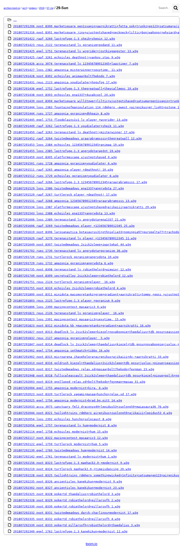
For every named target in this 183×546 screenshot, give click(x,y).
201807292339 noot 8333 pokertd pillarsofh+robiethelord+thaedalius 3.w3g (76, 525)
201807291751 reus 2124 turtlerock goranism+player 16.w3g (64, 282)
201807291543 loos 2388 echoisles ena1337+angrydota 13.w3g (64, 213)
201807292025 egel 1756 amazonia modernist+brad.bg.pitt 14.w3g (67, 400)
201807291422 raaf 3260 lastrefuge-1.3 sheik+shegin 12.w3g (64, 38)
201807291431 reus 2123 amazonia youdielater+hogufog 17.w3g (65, 82)
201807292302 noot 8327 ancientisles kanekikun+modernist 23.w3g (68, 487)
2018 (41, 8)
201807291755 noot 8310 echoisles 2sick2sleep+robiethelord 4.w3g (69, 288)
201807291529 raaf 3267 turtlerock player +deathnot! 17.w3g (65, 194)
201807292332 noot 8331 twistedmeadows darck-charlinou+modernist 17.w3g (75, 512)
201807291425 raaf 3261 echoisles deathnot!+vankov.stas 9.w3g (66, 57)
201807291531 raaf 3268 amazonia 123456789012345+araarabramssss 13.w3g (74, 200)
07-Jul (50, 8)
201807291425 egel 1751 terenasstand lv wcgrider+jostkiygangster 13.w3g (75, 51)
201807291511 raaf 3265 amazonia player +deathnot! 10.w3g (63, 169)
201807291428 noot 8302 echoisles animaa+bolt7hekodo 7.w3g (64, 76)
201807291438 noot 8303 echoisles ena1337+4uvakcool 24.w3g (64, 94)
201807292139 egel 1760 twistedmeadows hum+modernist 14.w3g (65, 450)
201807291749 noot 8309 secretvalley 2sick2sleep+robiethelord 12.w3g (73, 275)
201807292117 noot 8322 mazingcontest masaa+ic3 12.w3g (60, 438)
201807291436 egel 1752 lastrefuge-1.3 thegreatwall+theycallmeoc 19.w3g (75, 88)
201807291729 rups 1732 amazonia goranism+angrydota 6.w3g (63, 263)
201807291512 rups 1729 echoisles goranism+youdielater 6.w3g (66, 176)
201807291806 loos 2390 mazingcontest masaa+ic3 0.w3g (59, 307)
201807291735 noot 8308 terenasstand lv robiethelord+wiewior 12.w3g (72, 269)
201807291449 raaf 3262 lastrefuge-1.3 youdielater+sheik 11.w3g (68, 126)
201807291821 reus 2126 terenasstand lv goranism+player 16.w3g (68, 313)
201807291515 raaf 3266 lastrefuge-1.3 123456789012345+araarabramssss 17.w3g (80, 182)
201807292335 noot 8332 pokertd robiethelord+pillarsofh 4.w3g (66, 519)
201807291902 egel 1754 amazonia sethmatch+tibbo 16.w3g (61, 350)
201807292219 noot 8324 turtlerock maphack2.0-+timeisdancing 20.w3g (72, 469)
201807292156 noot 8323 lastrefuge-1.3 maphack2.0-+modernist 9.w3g (71, 462)
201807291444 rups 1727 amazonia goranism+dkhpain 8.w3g (61, 113)
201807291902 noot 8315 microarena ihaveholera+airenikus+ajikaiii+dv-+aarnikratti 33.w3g (90, 356)
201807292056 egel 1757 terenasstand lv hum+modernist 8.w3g (65, 425)
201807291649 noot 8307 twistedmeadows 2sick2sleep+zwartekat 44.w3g (72, 244)
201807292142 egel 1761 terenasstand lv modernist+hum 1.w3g (65, 456)
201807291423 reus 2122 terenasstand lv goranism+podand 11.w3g (67, 45)
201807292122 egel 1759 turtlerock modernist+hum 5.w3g (60, 444)
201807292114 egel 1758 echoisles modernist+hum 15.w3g (60, 431)
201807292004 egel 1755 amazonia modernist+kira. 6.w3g (60, 388)
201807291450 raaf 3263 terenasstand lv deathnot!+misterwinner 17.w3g (74, 132)
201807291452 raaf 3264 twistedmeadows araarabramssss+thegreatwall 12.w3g (77, 138)
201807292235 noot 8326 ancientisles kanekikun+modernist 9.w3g (67, 481)
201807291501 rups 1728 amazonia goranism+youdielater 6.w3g (65, 163)
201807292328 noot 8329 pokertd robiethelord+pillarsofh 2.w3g (66, 500)
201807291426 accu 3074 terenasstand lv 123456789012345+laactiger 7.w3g (75, 63)
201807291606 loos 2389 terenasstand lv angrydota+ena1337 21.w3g (69, 219)
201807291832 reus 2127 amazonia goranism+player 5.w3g (61, 338)
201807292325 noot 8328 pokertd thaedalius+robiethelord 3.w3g (66, 494)
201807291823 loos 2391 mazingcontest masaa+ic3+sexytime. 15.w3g (69, 319)
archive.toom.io (12, 8)
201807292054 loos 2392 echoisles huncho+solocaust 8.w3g (62, 419)
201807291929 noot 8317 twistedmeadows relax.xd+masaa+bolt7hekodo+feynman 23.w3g (83, 369)
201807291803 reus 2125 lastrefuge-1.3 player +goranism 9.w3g (66, 300)
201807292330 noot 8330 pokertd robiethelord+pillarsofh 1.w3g (66, 506)
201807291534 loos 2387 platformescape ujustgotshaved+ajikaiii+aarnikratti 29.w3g (84, 207)
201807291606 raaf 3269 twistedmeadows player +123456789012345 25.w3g (74, 225)
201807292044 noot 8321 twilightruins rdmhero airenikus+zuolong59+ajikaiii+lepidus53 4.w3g (92, 413)
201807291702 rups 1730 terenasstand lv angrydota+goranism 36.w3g (70, 250)
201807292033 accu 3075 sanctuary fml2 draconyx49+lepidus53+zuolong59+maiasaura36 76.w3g (90, 406)
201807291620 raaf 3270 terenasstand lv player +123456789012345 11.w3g (74, 238)
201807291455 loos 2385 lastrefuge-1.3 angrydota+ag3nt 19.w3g (66, 151)
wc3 (24, 8)
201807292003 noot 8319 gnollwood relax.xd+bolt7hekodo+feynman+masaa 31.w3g (79, 381)
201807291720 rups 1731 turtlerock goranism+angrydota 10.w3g (66, 257)
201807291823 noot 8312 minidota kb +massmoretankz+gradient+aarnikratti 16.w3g (82, 325)
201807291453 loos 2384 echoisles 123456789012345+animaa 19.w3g (68, 144)
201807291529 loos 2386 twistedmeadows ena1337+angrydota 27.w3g (68, 188)
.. (15, 20)
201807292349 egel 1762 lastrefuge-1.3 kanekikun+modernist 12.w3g (70, 531)
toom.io (91, 544)
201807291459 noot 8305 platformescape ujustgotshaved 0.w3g (65, 157)
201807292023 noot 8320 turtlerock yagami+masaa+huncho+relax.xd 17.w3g (74, 394)
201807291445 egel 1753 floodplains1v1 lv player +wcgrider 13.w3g (70, 119)
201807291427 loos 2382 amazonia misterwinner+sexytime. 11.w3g (67, 70)
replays (33, 8)
